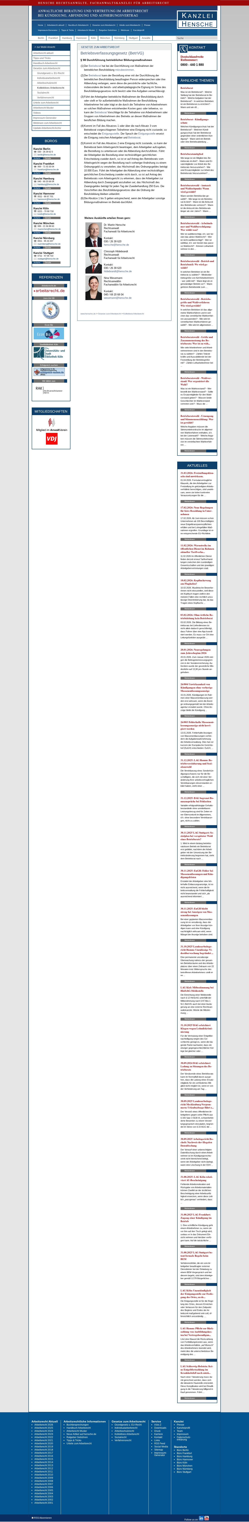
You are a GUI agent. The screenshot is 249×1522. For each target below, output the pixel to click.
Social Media (161, 1446)
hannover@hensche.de (49, 199)
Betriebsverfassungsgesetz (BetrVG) (112, 53)
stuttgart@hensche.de (48, 259)
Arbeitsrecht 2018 (43, 1449)
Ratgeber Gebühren (108, 30)
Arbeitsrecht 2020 (43, 1443)
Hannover (81, 38)
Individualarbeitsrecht (48, 78)
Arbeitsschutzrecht (47, 83)
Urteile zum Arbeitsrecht (129, 25)
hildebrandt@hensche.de (118, 271)
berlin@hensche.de (47, 154)
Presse (147, 25)
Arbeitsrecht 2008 (43, 1481)
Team (180, 1431)
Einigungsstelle (110, 133)
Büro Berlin (183, 1450)
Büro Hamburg (184, 1456)
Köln (93, 38)
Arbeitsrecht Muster (86, 30)
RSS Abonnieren (42, 1518)
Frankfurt (53, 38)
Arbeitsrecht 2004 (43, 1493)
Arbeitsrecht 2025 (43, 1428)
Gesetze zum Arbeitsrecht (103, 25)
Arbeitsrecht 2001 (43, 1502)
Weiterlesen (189, 113)
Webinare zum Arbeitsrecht (47, 123)
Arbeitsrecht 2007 (43, 1484)
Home (40, 25)
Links (157, 1440)
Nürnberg (119, 38)
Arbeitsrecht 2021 (43, 1440)
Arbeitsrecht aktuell (55, 25)
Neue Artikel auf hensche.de (81, 1434)
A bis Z (157, 1424)
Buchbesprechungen (78, 1424)
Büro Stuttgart (184, 1472)
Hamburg (67, 38)
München (105, 38)
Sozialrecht (43, 92)
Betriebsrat (95, 65)
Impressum (183, 1434)
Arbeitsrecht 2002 (43, 1499)
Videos (37, 112)
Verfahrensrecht (45, 97)
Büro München (184, 1465)
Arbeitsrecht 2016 (43, 1456)
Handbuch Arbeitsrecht (78, 25)
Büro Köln (182, 1462)
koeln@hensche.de (47, 214)
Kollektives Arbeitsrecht (50, 87)
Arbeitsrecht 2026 (43, 1424)
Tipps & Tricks (67, 30)
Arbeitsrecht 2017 (43, 1453)
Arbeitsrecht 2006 (43, 1487)
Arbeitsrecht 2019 (43, 1446)
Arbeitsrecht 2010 (43, 1474)
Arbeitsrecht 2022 (43, 1437)
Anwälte (146, 38)
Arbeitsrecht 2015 (43, 1459)
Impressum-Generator (47, 30)
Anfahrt (37, 158)
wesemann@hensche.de (118, 297)
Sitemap (158, 1449)
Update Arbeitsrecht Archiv (47, 128)
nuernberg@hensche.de (49, 244)
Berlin (41, 38)
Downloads (160, 1428)
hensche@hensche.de (116, 244)
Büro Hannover (185, 1459)
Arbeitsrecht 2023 (43, 1434)
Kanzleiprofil (138, 30)
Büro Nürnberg (185, 1469)
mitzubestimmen (124, 69)
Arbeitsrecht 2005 (43, 1490)
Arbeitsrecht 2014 (43, 1462)
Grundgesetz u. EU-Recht (50, 73)
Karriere (158, 1434)
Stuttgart (133, 38)
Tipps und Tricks (42, 58)
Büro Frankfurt (184, 1453)
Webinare (125, 30)
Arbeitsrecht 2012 (43, 1468)
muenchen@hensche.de (49, 229)
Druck (157, 1431)
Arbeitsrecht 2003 (43, 1496)
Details (48, 158)
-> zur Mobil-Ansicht (44, 47)
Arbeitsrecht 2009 (43, 1478)
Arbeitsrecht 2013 (43, 1465)
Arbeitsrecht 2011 (43, 1471)
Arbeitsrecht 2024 (43, 1431)
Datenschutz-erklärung (184, 1438)
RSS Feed (159, 1443)
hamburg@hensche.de (48, 184)
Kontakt (158, 1437)
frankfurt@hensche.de (48, 169)
